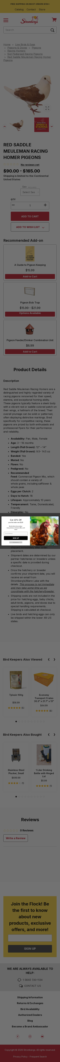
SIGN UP (16, 538)
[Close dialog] (56, 518)
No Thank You (16, 542)
